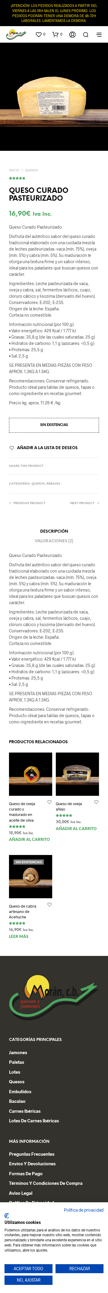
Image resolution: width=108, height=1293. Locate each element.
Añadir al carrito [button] (29, 840)
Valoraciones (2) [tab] (54, 541)
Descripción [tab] (54, 532)
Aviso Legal (20, 1193)
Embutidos (20, 1091)
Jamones (18, 1052)
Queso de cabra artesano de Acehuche (22, 911)
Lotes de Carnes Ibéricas (34, 1120)
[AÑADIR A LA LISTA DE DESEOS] (49, 802)
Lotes (14, 1072)
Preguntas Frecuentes (31, 1154)
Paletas (16, 1062)
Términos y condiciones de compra (45, 1183)
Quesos (31, 170)
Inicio (14, 170)
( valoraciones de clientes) (54, 177)
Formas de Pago (26, 1173)
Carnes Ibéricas (24, 1111)
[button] (40, 34)
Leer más (18, 937)
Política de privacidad (84, 1209)
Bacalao (17, 1101)
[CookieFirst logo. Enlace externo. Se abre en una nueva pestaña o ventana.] (6, 1215)
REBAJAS (53, 483)
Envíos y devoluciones (32, 1163)
